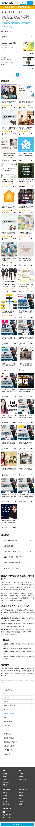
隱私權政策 (6, 804)
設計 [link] (4, 693)
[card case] (7, 2)
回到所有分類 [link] (9, 690)
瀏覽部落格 (6, 782)
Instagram (8, 814)
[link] (17, 697)
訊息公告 (21, 801)
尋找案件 (21, 776)
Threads (8, 817)
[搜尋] (16, 3)
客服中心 (21, 804)
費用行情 (5, 785)
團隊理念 (21, 795)
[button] (17, 37)
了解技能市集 (22, 793)
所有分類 (5, 779)
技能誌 (20, 798)
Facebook (8, 812)
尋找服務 (5, 774)
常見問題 (5, 795)
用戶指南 (5, 793)
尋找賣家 (5, 776)
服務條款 (5, 801)
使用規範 (5, 798)
